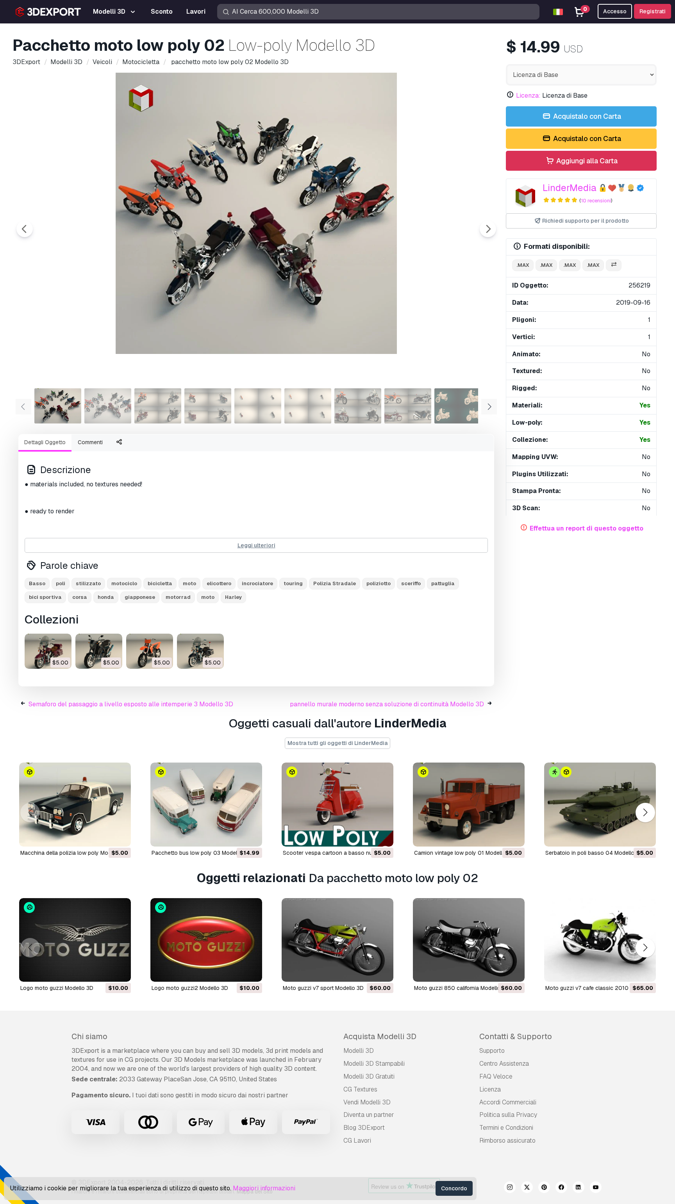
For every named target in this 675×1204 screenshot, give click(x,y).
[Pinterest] (544, 1188)
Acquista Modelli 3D (379, 1036)
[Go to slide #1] (57, 405)
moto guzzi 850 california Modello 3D (461, 987)
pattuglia (443, 583)
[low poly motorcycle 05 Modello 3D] (48, 651)
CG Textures (360, 1089)
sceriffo (411, 583)
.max (522, 265)
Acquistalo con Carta (586, 116)
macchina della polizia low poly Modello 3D (74, 852)
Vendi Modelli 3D (367, 1102)
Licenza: (528, 95)
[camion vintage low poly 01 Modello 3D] (469, 805)
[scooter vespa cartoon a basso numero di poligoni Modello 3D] (337, 805)
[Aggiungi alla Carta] (103, 835)
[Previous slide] (24, 229)
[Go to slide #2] (107, 405)
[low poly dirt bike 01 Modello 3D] (149, 651)
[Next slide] (488, 229)
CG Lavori (357, 1140)
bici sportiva (45, 597)
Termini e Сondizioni (506, 1128)
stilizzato (88, 583)
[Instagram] (510, 1188)
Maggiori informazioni (264, 1188)
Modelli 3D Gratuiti (369, 1076)
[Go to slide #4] (207, 405)
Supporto (492, 1051)
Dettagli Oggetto (45, 442)
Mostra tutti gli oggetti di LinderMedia (338, 743)
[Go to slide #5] (257, 405)
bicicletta (160, 583)
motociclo (124, 583)
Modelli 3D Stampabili (374, 1063)
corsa (79, 597)
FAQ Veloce (495, 1076)
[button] (645, 812)
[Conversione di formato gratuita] (613, 265)
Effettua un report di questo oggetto (586, 528)
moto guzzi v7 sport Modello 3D (323, 987)
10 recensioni (596, 200)
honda (106, 597)
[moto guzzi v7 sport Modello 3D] (337, 940)
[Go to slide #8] (407, 405)
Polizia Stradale (334, 583)
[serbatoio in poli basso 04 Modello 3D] (600, 805)
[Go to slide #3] (157, 405)
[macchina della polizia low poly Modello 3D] (75, 805)
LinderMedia (569, 188)
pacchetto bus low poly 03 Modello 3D (201, 852)
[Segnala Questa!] (119, 835)
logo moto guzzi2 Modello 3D (190, 987)
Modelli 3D (358, 1051)
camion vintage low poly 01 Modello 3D (464, 852)
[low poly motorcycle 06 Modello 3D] (98, 651)
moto (189, 583)
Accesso (615, 11)
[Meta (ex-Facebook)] (561, 1188)
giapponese (140, 597)
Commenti (90, 442)
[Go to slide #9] (457, 405)
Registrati (652, 11)
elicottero (219, 583)
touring (293, 583)
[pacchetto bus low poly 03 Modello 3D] (206, 805)
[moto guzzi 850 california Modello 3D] (469, 940)
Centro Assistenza (504, 1063)
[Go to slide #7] (357, 405)
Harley (233, 597)
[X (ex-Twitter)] (527, 1188)
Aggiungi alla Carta (586, 160)
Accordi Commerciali (507, 1102)
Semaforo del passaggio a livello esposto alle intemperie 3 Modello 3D (131, 704)
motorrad (178, 597)
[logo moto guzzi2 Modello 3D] (206, 940)
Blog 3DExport (364, 1128)
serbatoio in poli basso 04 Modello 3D (594, 852)
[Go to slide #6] (307, 405)
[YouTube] (596, 1188)
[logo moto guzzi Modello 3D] (75, 940)
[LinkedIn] (578, 1188)
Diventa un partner (368, 1115)
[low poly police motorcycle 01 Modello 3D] (200, 651)
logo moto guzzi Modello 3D (56, 987)
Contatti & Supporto (515, 1036)
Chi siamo (89, 1036)
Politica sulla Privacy (508, 1115)
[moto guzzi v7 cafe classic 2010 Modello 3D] (600, 940)
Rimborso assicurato (507, 1140)
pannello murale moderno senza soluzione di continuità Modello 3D (387, 704)
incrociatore (257, 583)
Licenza (490, 1089)
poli (60, 583)
